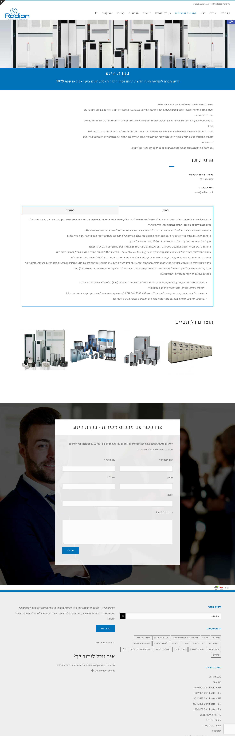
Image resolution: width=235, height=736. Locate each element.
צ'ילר (124, 649)
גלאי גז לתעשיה (161, 643)
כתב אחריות (215, 676)
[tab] (166, 210)
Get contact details (104, 670)
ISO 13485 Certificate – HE (207, 698)
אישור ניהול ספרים (211, 725)
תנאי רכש (216, 731)
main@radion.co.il (201, 4)
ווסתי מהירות (213, 649)
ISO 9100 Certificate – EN (207, 709)
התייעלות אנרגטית (141, 643)
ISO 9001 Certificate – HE (207, 687)
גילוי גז (185, 643)
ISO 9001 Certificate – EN (207, 693)
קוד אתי (217, 682)
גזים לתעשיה (198, 643)
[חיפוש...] (173, 616)
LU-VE (205, 637)
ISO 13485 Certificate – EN (207, 704)
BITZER (215, 637)
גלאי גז (175, 643)
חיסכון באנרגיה (197, 649)
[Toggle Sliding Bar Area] (3, 3)
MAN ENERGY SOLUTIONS (185, 637)
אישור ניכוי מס (213, 720)
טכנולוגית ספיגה (163, 649)
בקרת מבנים (213, 643)
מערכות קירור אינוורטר (141, 649)
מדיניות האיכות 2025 (210, 715)
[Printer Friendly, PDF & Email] (221, 587)
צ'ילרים (216, 655)
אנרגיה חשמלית (161, 637)
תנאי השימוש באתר (105, 642)
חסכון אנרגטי (180, 649)
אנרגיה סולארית (143, 637)
